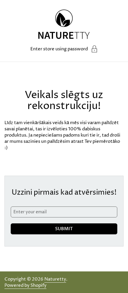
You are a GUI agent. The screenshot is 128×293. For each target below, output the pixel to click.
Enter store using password (59, 49)
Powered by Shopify (25, 285)
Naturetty (55, 279)
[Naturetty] (64, 25)
